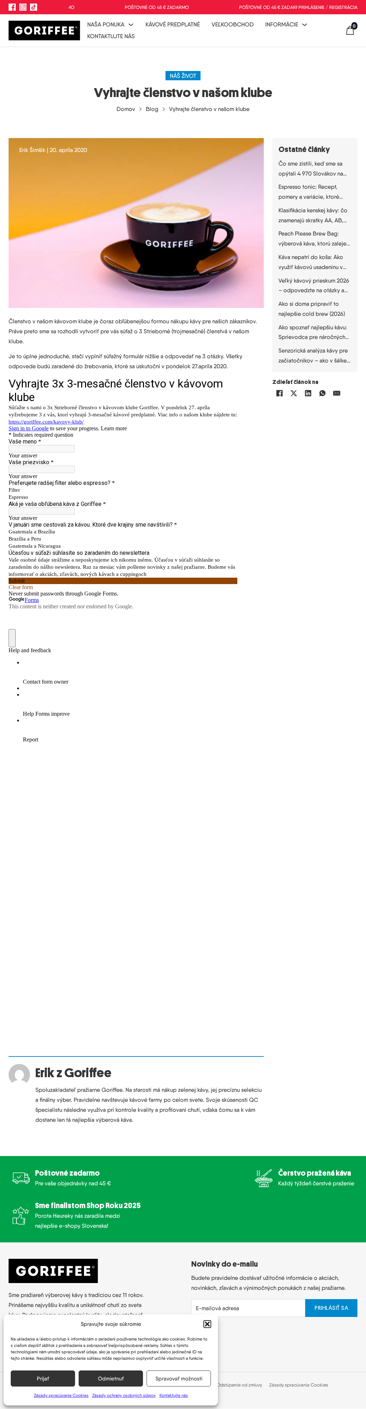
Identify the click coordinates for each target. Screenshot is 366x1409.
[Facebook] (279, 393)
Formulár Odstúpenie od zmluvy (230, 1385)
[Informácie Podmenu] (304, 24)
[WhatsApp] (322, 393)
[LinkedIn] (308, 393)
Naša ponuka (105, 24)
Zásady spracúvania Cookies (61, 1395)
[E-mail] (337, 393)
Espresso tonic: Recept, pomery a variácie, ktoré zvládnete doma (308, 192)
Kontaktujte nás (173, 1395)
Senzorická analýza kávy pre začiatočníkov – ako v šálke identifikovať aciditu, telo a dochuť (313, 356)
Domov (126, 108)
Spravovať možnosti (178, 1378)
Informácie (281, 24)
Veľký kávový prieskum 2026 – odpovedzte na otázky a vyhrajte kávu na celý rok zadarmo (313, 286)
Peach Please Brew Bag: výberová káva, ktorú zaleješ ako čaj (313, 239)
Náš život (183, 75)
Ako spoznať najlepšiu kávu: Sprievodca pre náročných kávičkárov (312, 333)
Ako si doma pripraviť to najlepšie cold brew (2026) (311, 308)
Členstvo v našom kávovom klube (50, 321)
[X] (294, 393)
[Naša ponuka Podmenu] (131, 24)
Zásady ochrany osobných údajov (124, 1395)
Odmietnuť (111, 1378)
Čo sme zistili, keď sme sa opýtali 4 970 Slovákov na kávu (310, 169)
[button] (207, 1324)
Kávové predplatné (172, 24)
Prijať (43, 1378)
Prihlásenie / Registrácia (327, 7)
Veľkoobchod (233, 24)
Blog (152, 108)
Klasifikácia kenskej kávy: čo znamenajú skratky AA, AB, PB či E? (312, 216)
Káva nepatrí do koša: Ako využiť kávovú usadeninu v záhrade (310, 262)
